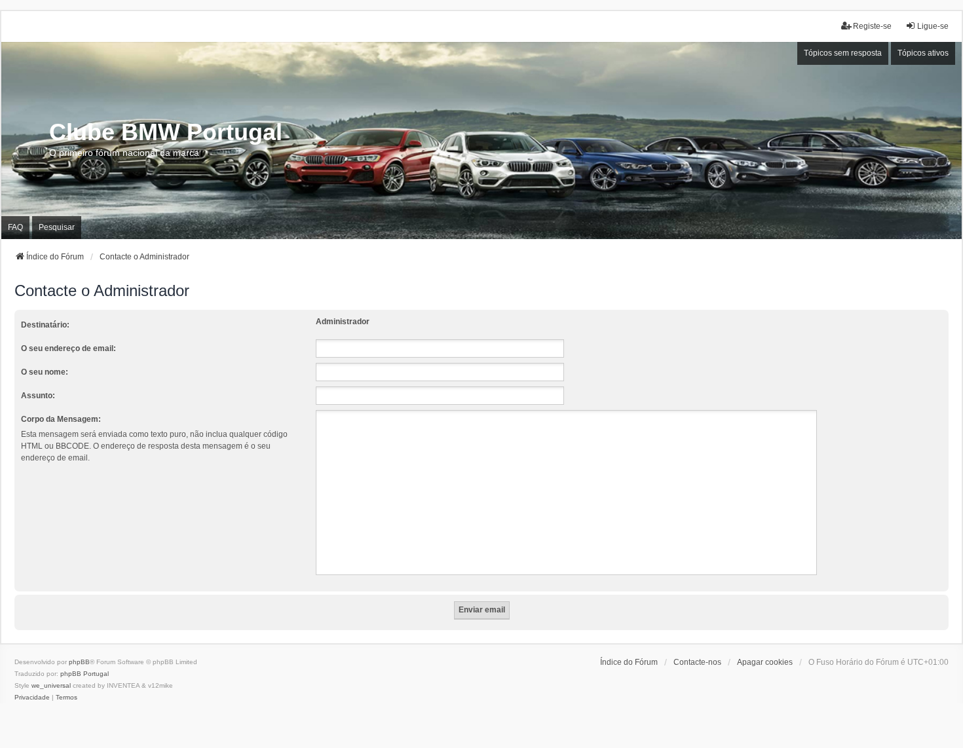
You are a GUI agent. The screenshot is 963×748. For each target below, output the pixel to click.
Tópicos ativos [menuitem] (923, 53)
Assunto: (38, 395)
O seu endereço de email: (68, 348)
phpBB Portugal (84, 673)
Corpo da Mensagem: (61, 419)
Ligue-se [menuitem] (933, 26)
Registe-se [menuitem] (872, 26)
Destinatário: (45, 324)
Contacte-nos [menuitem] (697, 662)
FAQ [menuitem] (15, 227)
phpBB (79, 661)
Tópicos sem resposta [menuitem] (843, 53)
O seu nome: (44, 372)
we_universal (51, 685)
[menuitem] (32, 697)
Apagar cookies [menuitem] (765, 662)
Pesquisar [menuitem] (57, 227)
